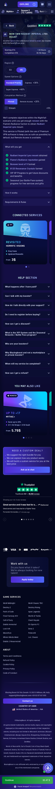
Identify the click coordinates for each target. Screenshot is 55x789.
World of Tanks (34, 616)
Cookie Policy (8, 664)
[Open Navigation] (49, 4)
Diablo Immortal (9, 624)
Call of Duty (8, 620)
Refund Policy (9, 660)
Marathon (7, 633)
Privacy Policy (9, 669)
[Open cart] (42, 4)
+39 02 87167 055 (39, 695)
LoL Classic (33, 637)
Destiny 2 (7, 607)
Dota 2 (31, 629)
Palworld (32, 633)
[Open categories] (52, 11)
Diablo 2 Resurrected (11, 641)
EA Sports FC (33, 624)
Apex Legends (34, 612)
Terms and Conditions (12, 656)
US (21, 70)
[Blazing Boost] (6, 4)
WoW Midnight (9, 603)
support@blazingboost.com (20, 695)
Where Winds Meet (11, 637)
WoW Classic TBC (35, 603)
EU (10, 70)
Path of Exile (8, 612)
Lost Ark (6, 629)
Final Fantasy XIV (10, 616)
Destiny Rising (34, 607)
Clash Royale (33, 620)
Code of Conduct (10, 673)
